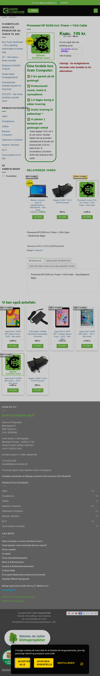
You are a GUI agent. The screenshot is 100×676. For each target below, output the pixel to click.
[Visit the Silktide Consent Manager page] (82, 664)
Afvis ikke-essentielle (44, 663)
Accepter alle (24, 663)
